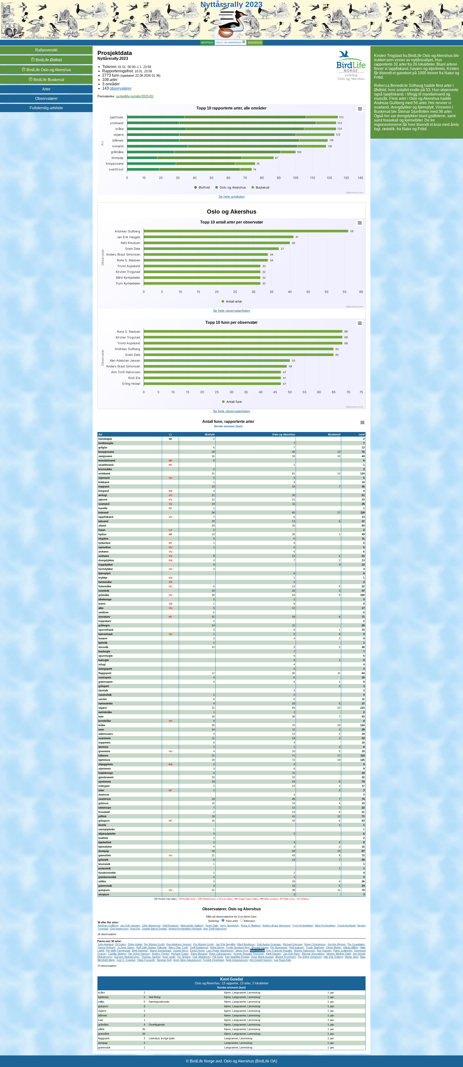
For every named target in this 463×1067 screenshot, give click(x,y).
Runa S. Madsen (250, 925)
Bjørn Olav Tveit (178, 947)
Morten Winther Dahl (339, 953)
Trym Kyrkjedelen (302, 925)
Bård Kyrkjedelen (325, 925)
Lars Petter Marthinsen (219, 950)
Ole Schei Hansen (139, 953)
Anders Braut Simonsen (276, 925)
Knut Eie (135, 928)
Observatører (46, 98)
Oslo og (48, 70)
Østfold (207, 42)
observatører (120, 88)
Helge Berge (217, 947)
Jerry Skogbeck (229, 925)
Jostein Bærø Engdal (154, 928)
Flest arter (231, 920)
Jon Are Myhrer (336, 944)
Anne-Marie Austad (262, 956)
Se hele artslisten (231, 196)
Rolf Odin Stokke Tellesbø (151, 947)
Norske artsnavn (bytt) (228, 426)
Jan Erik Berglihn (225, 944)
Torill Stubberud (199, 947)
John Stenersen (151, 925)
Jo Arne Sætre (125, 947)
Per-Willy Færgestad (118, 950)
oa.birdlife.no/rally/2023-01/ (135, 96)
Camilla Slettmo (117, 953)
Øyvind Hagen (260, 947)
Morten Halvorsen (304, 950)
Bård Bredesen (246, 944)
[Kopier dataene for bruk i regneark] (362, 422)
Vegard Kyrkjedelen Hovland (184, 928)
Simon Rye (241, 950)
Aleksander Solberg (191, 925)
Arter (46, 89)
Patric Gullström (342, 950)
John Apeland (105, 944)
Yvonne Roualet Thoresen (248, 953)
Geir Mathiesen (201, 956)
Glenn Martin (333, 947)
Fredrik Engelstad (213, 960)
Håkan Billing (350, 947)
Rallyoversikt (46, 50)
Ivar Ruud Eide (282, 960)
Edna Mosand (199, 953)
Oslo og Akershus (228, 42)
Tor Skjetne (183, 956)
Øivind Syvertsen (285, 956)
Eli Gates (120, 944)
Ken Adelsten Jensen (178, 944)
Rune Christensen (315, 944)
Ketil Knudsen (170, 925)
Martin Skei (351, 956)
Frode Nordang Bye (237, 947)
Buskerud (255, 42)
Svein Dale (211, 925)
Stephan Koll (164, 960)
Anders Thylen (160, 953)
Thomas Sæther (150, 956)
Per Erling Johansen (310, 956)
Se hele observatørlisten (231, 310)
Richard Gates (180, 953)
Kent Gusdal (257, 950)
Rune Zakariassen (220, 953)
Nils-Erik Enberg (333, 956)
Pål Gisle (217, 956)
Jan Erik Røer (291, 953)
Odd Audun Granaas (269, 944)
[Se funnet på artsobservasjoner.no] (363, 992)
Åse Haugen (324, 950)
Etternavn (249, 920)
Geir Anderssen (119, 928)
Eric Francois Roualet (279, 950)
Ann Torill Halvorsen (215, 928)
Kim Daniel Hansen (261, 960)
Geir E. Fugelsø (126, 960)
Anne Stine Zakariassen (187, 960)
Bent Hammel (140, 950)
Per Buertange (278, 947)
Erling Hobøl (135, 944)
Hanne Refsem (106, 947)
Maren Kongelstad (160, 950)
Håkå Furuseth (146, 960)
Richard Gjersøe (292, 944)
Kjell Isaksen (296, 947)
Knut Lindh (169, 956)
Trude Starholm (315, 947)
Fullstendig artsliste (46, 108)
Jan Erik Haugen (130, 925)
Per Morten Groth (154, 944)
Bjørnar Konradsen (313, 953)
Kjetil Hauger (273, 953)
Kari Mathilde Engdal (237, 956)
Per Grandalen (356, 944)
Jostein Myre (180, 950)
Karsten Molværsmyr (126, 956)
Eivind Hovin (197, 950)
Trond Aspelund (346, 925)
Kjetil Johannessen (237, 960)
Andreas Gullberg (108, 925)
